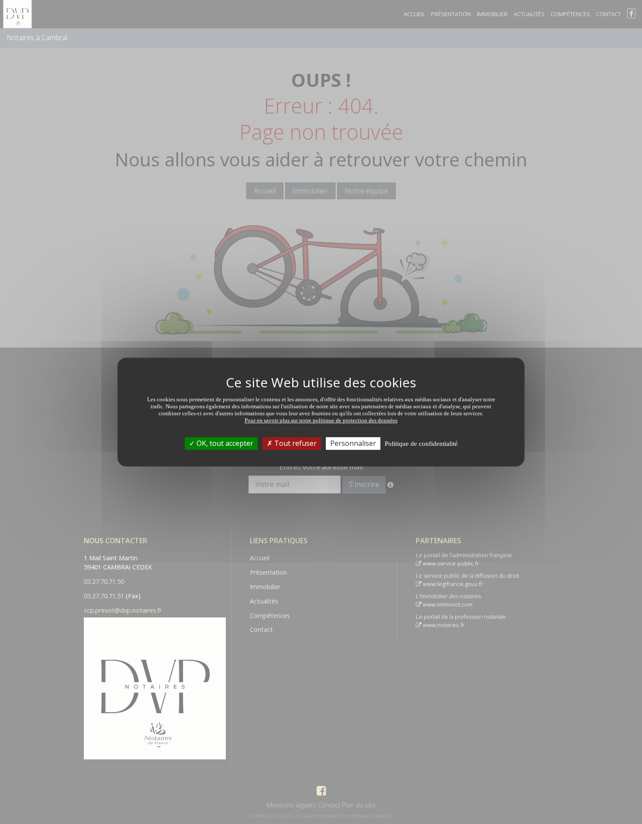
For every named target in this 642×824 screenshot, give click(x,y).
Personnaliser (353, 443)
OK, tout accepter (224, 443)
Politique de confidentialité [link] (421, 443)
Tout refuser (295, 443)
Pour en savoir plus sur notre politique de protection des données (321, 420)
